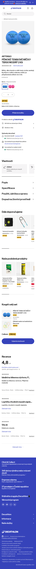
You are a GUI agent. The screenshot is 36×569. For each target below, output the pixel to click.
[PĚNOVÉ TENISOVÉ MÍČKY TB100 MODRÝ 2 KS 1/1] (18, 37)
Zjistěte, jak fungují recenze (10, 369)
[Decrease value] (4, 95)
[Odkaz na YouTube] (7, 504)
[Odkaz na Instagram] (10, 504)
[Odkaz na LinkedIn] (14, 504)
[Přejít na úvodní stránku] (16, 8)
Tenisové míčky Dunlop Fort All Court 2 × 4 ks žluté (8, 279)
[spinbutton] (8, 94)
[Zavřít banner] (32, 2)
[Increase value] (12, 95)
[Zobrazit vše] (2, 19)
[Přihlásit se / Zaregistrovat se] (28, 8)
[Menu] (4, 8)
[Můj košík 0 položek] (32, 8)
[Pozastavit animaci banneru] (30, 2)
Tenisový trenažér (8, 231)
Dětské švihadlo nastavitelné (22, 232)
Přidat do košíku (18, 113)
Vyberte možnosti (18, 341)
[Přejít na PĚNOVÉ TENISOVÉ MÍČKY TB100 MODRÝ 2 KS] (7, 315)
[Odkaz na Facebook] (3, 504)
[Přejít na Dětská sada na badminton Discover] (7, 325)
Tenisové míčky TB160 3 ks (22, 279)
